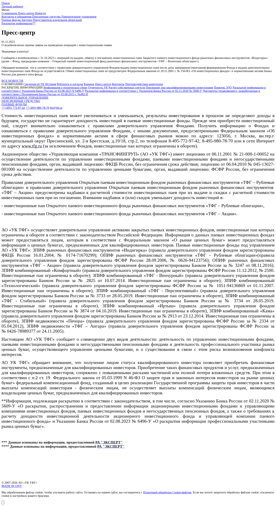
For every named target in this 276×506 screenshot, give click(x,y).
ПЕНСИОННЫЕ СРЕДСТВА (21, 101)
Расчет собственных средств (127, 87)
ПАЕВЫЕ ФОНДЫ (14, 104)
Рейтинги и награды (70, 84)
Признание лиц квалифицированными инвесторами (179, 87)
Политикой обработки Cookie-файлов (167, 492)
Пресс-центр (103, 84)
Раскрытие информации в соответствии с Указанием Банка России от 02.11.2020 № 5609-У (143, 90)
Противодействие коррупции (144, 84)
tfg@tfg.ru (56, 107)
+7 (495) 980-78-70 (37, 107)
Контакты (118, 84)
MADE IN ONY (12, 486)
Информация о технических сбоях (65, 87)
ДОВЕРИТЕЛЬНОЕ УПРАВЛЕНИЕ (25, 97)
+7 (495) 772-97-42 (13, 107)
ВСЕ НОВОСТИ (12, 80)
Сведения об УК (33, 84)
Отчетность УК (98, 87)
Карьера (89, 84)
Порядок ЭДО (223, 87)
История (50, 84)
